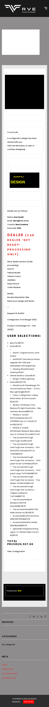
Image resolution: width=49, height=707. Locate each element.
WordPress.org (9, 678)
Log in (4, 664)
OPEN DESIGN (18, 180)
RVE (19, 591)
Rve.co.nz (28, 702)
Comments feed (9, 673)
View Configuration (16, 551)
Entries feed (7, 669)
